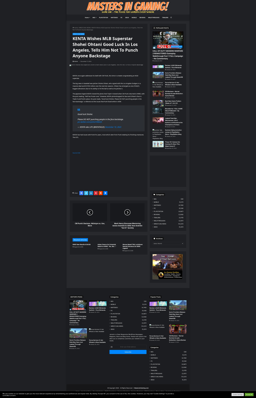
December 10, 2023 (113, 127)
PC (121, 17)
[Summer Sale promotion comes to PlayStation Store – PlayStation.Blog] (158, 134)
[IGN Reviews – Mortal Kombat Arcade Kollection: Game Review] (158, 93)
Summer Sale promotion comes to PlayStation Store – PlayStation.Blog (173, 132)
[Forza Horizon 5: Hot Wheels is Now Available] (158, 85)
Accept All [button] (249, 394)
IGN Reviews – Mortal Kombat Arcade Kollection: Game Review (174, 93)
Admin (76, 61)
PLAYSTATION (103, 17)
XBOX (127, 17)
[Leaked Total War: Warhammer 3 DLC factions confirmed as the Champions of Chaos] (158, 120)
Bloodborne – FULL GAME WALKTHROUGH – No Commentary (173, 111)
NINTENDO (114, 17)
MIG (94, 17)
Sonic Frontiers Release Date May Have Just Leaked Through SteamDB (174, 75)
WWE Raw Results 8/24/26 (81, 244)
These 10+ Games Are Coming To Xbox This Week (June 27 (172, 144)
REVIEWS (142, 17)
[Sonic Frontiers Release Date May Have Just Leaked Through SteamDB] (158, 75)
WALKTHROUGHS (153, 17)
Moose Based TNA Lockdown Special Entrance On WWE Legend (133, 246)
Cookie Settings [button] (238, 394)
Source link (76, 153)
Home (87, 17)
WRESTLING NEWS (85, 27)
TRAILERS (165, 17)
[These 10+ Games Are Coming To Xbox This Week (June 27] (158, 144)
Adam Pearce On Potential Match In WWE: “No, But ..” (107, 245)
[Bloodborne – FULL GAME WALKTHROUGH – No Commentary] (158, 111)
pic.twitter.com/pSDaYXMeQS (90, 122)
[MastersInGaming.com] (128, 7)
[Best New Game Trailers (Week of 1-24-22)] (158, 103)
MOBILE (134, 17)
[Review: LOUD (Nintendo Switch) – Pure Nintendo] (158, 66)
